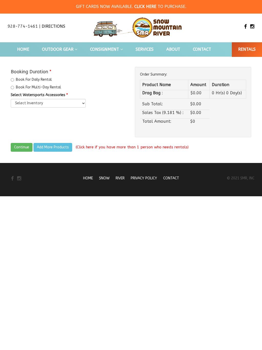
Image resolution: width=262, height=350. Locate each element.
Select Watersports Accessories (39, 95)
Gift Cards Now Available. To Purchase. (131, 6)
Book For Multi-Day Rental (38, 87)
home (23, 49)
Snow (104, 178)
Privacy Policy (144, 178)
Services (145, 49)
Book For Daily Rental (34, 79)
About (173, 49)
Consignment (105, 49)
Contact (202, 49)
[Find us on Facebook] (245, 26)
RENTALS (247, 49)
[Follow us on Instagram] (252, 26)
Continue (21, 147)
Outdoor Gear (58, 49)
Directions (53, 26)
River (120, 178)
